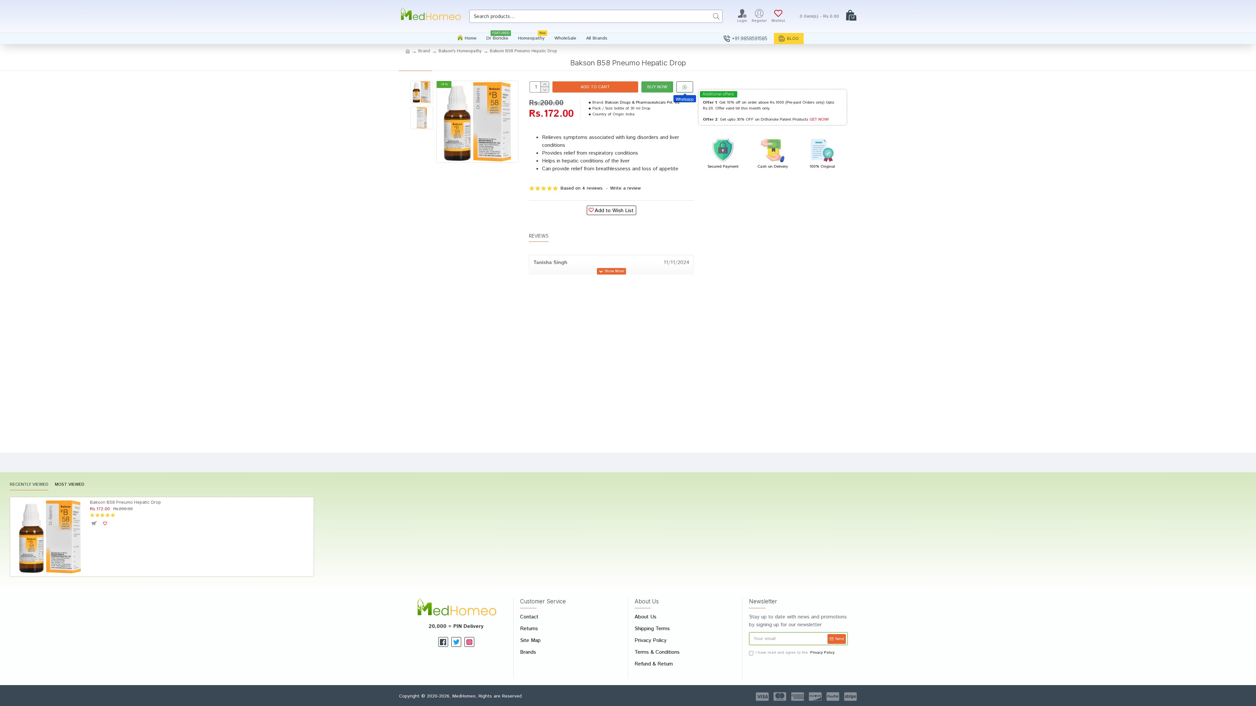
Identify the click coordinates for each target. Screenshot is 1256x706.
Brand (424, 51)
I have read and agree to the (795, 652)
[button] (421, 85)
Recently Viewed (29, 485)
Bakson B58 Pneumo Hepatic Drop (125, 502)
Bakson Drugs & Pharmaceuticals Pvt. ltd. (642, 102)
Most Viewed (69, 485)
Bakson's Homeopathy (460, 51)
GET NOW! (819, 119)
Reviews (539, 236)
